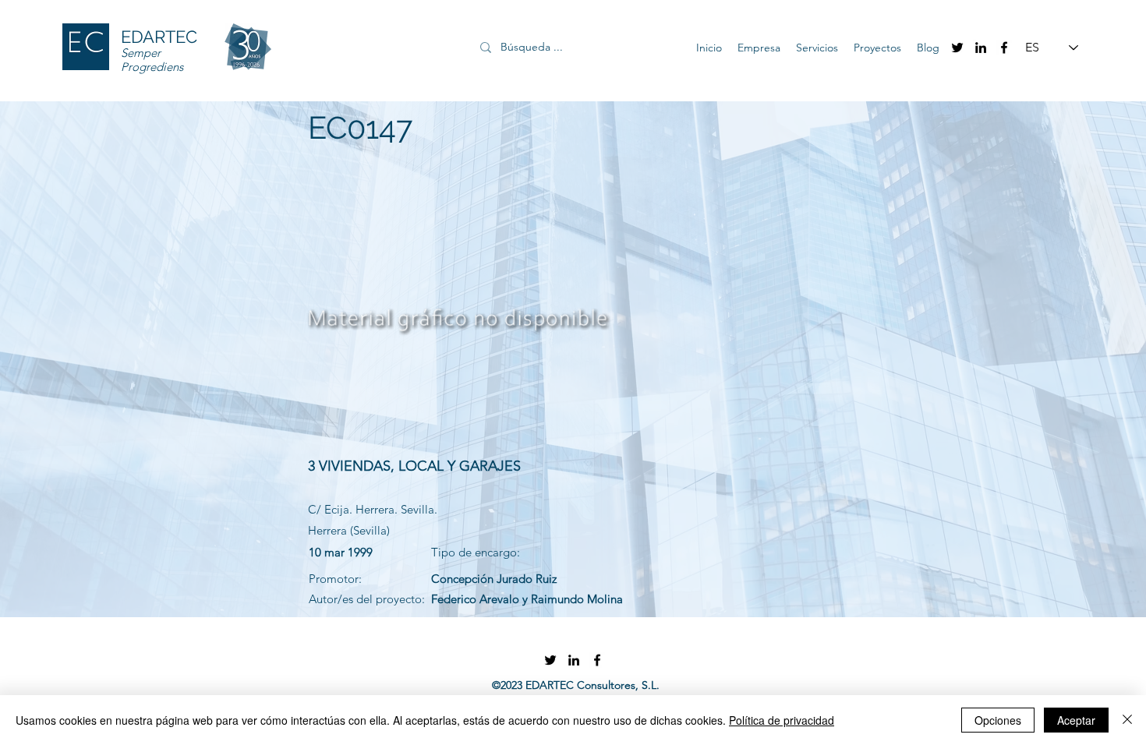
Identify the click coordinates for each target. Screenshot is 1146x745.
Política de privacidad (781, 720)
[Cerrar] (1127, 720)
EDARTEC (159, 36)
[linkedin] (981, 47)
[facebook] (1004, 47)
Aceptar (1076, 720)
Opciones (997, 720)
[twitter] (957, 47)
